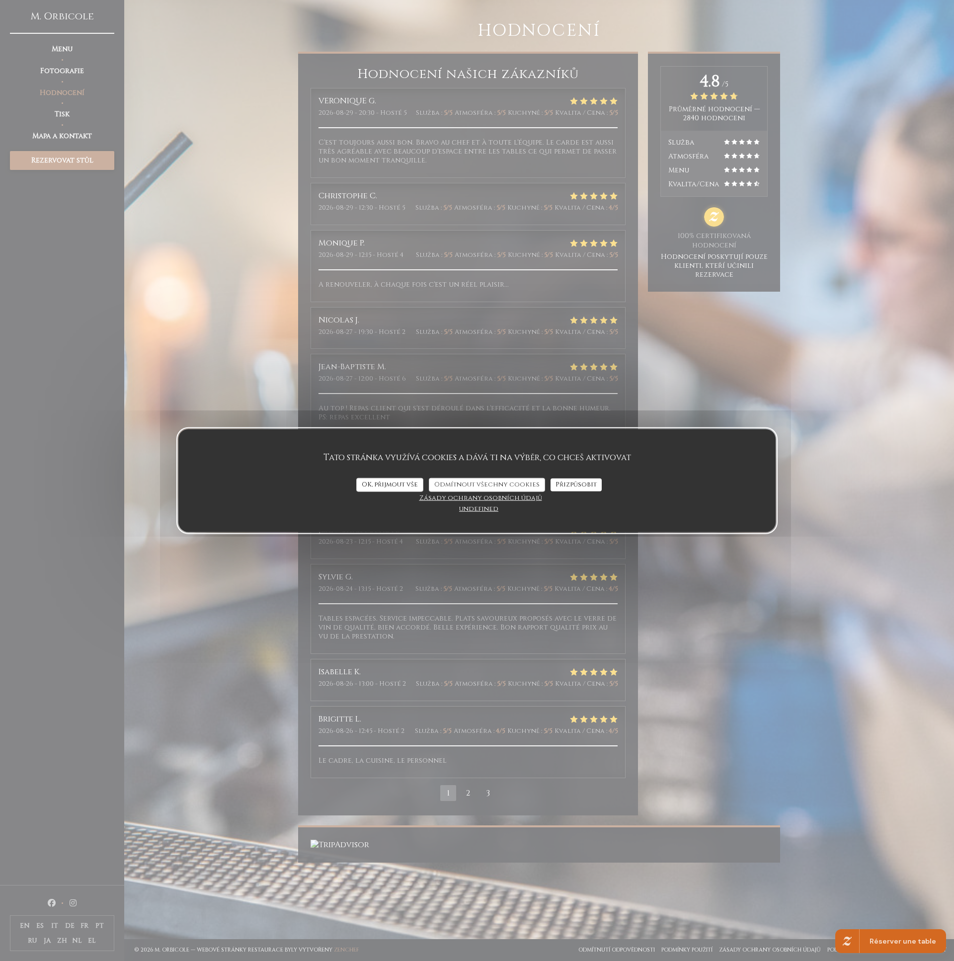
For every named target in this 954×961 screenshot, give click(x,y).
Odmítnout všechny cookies (487, 484)
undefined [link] (478, 508)
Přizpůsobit (576, 484)
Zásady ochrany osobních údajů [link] (480, 497)
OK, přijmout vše (390, 484)
